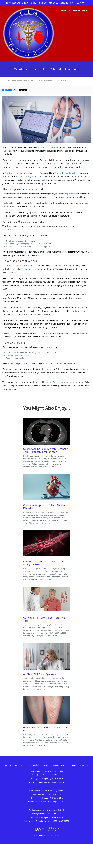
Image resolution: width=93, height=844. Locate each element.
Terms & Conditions (50, 765)
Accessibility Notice (68, 765)
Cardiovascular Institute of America (14, 80)
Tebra (57, 835)
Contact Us (83, 765)
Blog (32, 80)
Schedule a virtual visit (73, 2)
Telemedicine (32, 2)
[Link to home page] (38, 33)
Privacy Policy (33, 765)
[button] (89, 10)
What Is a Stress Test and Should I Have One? (52, 80)
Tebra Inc (21, 765)
